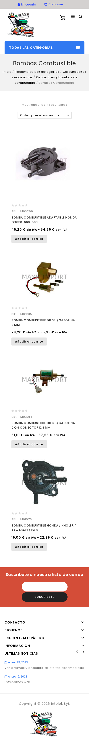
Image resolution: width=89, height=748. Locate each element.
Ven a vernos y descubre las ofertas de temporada (44, 668)
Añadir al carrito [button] (29, 239)
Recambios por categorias (37, 72)
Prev (77, 652)
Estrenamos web (17, 682)
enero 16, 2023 (17, 676)
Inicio (7, 72)
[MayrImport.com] (22, 24)
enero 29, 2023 (18, 662)
